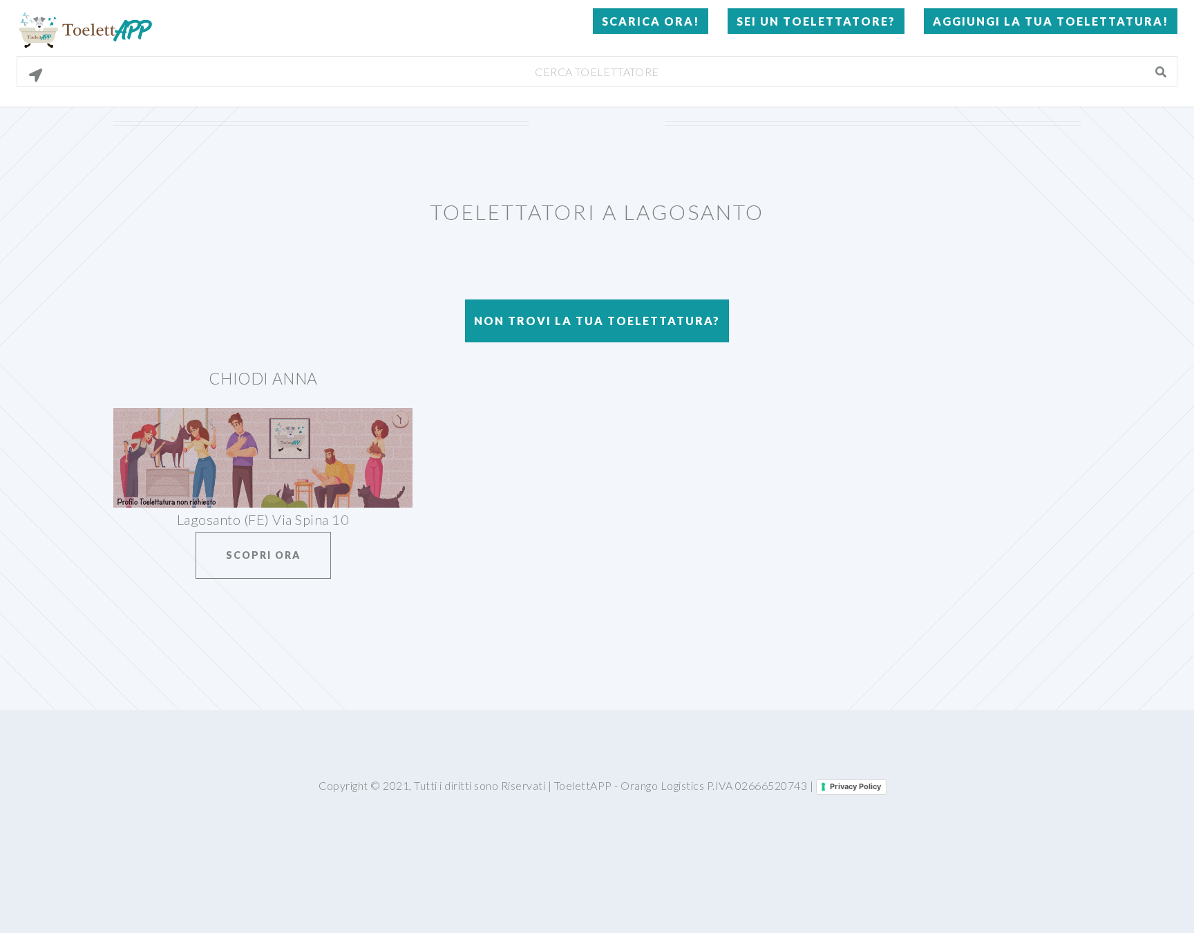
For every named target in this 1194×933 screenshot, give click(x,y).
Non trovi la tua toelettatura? (597, 320)
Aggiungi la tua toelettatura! (1050, 21)
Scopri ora (263, 555)
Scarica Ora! (650, 21)
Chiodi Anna (263, 378)
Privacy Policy (855, 786)
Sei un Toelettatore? (816, 21)
